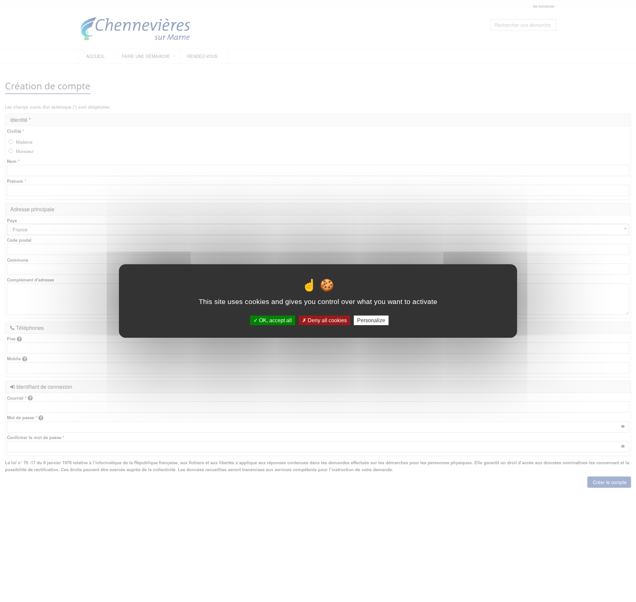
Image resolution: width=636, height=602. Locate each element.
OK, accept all (275, 320)
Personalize (371, 320)
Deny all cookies (326, 320)
